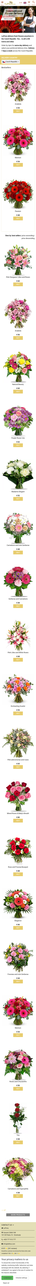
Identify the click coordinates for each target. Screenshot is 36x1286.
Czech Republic (11, 62)
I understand (7, 1278)
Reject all (6, 1283)
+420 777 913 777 (9, 1239)
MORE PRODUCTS (18, 1215)
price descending (28, 238)
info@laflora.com (9, 1244)
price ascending (28, 236)
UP (4, 1210)
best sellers (16, 236)
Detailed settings (21, 1278)
